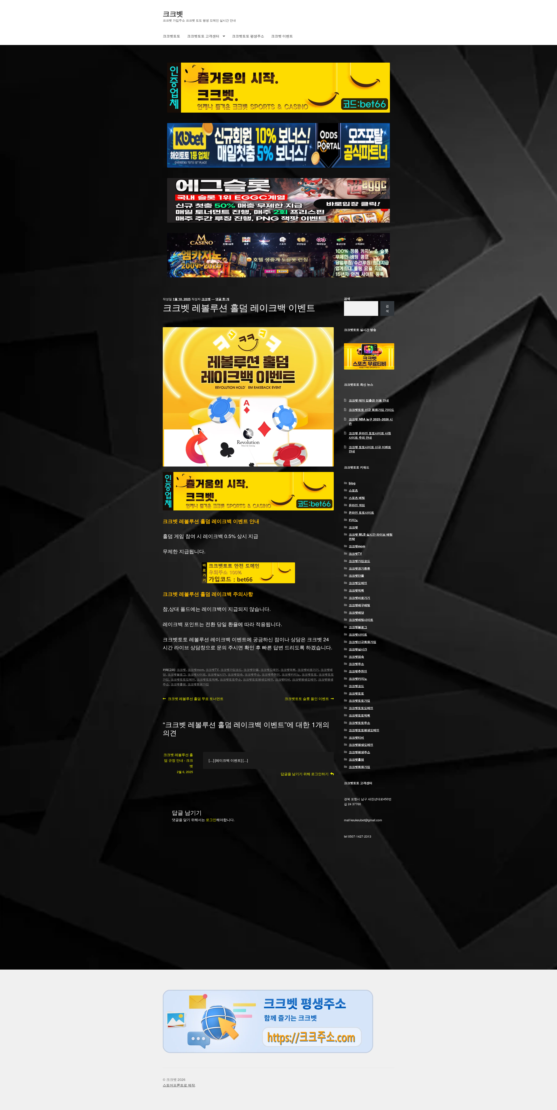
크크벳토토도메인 (183, 679)
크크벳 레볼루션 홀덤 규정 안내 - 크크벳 (178, 760)
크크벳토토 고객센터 (203, 35)
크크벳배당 (356, 612)
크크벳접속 (235, 674)
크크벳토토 (171, 35)
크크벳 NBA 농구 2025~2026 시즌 (371, 421)
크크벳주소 (252, 674)
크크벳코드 (356, 686)
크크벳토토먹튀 (207, 679)
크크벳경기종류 (359, 568)
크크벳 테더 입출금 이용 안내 (369, 400)
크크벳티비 (282, 679)
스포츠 (353, 490)
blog (352, 483)
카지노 (353, 520)
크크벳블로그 (177, 674)
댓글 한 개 (222, 299)
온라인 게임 (357, 505)
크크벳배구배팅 (359, 605)
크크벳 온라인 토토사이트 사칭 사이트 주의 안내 (370, 435)
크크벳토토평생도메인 (258, 679)
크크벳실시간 (217, 674)
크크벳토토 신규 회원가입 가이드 (371, 409)
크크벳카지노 (291, 674)
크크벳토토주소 (230, 679)
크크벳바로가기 (308, 669)
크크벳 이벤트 (282, 35)
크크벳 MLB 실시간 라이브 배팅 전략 (371, 536)
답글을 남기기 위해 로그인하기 (305, 773)
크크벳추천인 (271, 674)
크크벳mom (196, 669)
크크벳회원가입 (198, 684)
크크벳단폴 (251, 669)
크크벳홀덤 (178, 684)
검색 (347, 298)
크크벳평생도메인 (304, 679)
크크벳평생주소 (359, 752)
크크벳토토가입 (359, 700)
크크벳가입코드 (231, 669)
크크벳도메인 (269, 669)
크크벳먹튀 (288, 669)
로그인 (211, 819)
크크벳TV (212, 669)
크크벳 (173, 13)
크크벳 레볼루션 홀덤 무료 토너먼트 (195, 699)
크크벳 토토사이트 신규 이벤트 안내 (370, 449)
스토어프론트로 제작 (179, 1085)
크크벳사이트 (197, 674)
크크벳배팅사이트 (361, 619)
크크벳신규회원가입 (362, 642)
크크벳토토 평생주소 (248, 35)
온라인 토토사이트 (361, 512)
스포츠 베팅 (357, 497)
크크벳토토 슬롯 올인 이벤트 (307, 699)
